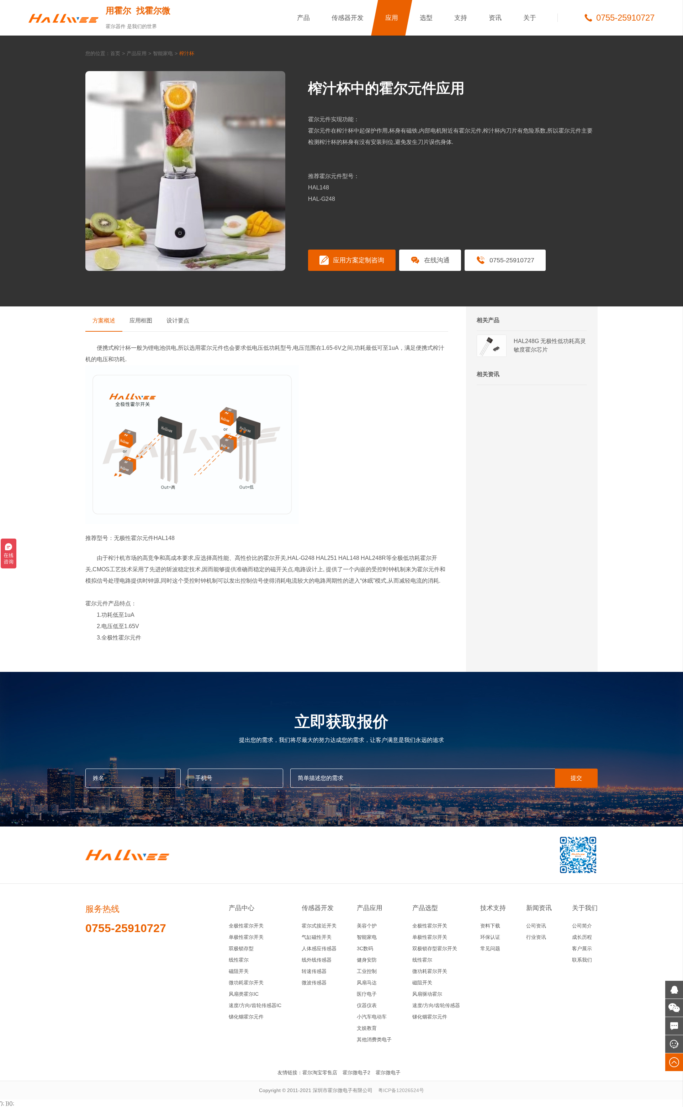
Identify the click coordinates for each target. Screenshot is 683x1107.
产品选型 (425, 907)
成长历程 (582, 937)
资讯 (495, 17)
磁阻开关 (239, 971)
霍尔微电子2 (356, 1072)
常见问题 (490, 948)
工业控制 (367, 971)
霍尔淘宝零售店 (319, 1072)
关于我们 (585, 907)
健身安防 (367, 960)
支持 (460, 17)
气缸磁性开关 (317, 937)
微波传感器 (314, 982)
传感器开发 (348, 17)
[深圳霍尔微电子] (63, 18)
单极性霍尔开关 (246, 937)
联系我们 (582, 960)
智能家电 (163, 53)
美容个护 (367, 926)
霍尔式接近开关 (319, 926)
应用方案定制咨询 (358, 260)
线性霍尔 (239, 960)
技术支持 (493, 907)
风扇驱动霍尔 (427, 994)
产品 (303, 17)
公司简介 (582, 926)
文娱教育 (367, 1028)
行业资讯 (536, 937)
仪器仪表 (367, 1005)
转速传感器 (314, 971)
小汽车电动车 (372, 1017)
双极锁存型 (241, 948)
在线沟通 (437, 260)
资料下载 (490, 926)
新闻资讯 (539, 907)
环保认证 (490, 937)
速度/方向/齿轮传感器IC (255, 1005)
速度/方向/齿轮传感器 (436, 1005)
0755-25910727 (511, 260)
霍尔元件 (212, 348)
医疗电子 (367, 994)
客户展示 (582, 948)
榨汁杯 (186, 53)
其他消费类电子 (374, 1039)
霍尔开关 (274, 558)
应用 (391, 17)
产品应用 (137, 53)
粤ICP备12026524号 (401, 1090)
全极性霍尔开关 (246, 926)
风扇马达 (367, 982)
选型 (426, 17)
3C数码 (365, 948)
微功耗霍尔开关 (246, 982)
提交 (576, 778)
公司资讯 (536, 926)
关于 (529, 17)
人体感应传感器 (319, 948)
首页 (115, 53)
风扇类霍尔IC (244, 994)
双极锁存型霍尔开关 (434, 948)
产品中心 (241, 907)
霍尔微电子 (388, 1072)
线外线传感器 (317, 960)
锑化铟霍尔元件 (246, 1017)
